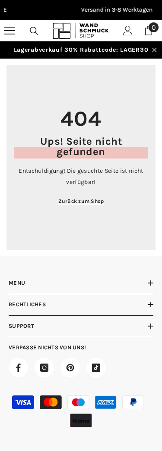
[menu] (9, 30)
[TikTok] (96, 367)
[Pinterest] (70, 367)
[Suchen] (34, 31)
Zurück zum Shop (81, 201)
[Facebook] (18, 367)
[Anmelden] (128, 30)
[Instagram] (44, 367)
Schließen (154, 50)
